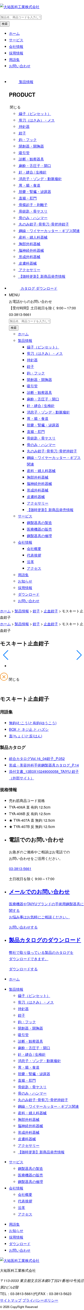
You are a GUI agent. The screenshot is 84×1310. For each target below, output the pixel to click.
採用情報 (16, 53)
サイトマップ (11, 1300)
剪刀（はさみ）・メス (45, 353)
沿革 (30, 561)
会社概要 (34, 548)
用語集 (14, 59)
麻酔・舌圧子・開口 (43, 399)
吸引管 (32, 385)
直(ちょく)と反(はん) (25, 735)
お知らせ (25, 581)
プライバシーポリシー (40, 1300)
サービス (16, 39)
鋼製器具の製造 (39, 522)
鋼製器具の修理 (39, 535)
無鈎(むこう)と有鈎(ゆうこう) (32, 722)
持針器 (32, 359)
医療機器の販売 (39, 529)
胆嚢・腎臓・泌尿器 (43, 425)
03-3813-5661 (20, 868)
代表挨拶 (34, 555)
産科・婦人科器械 (41, 470)
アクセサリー (37, 503)
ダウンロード (28, 594)
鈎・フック (36, 373)
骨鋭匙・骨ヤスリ (41, 438)
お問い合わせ (19, 65)
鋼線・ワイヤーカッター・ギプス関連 (48, 1106)
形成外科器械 (37, 490)
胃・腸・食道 (37, 418)
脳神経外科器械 (39, 483)
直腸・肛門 (36, 431)
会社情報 (16, 46)
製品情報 (25, 340)
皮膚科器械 (36, 496)
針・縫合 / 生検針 (41, 405)
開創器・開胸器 (39, 379)
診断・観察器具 (39, 392)
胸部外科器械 (37, 477)
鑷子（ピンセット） (43, 347)
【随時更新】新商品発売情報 (50, 509)
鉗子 (30, 366)
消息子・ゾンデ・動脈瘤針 (48, 412)
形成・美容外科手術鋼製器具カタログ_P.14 (44, 765)
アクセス (34, 568)
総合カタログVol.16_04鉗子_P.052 (37, 758)
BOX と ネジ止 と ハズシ (29, 729)
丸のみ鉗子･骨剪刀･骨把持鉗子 (52, 451)
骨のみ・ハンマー (41, 444)
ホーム (14, 33)
